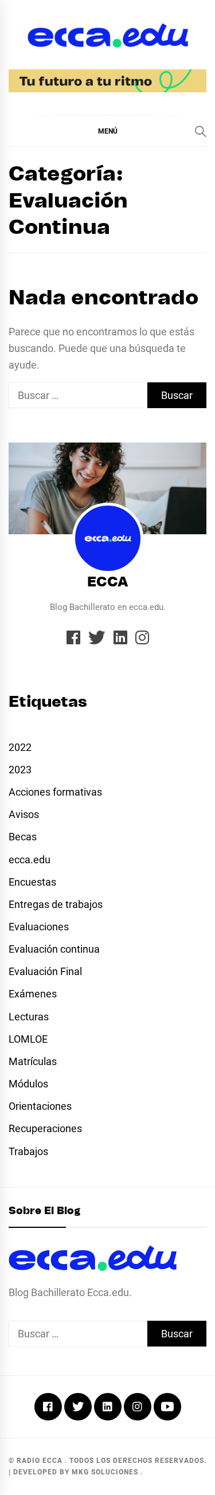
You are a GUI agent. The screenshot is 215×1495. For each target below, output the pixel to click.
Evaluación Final (45, 971)
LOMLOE (28, 1039)
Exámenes (33, 994)
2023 (20, 770)
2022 (20, 747)
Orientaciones (40, 1106)
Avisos (24, 814)
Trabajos (28, 1151)
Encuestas (32, 882)
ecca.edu (29, 860)
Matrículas (33, 1061)
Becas (23, 837)
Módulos (28, 1084)
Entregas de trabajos (56, 904)
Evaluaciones (39, 927)
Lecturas (29, 1017)
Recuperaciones (45, 1128)
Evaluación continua (54, 949)
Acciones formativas (55, 792)
